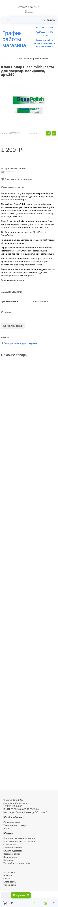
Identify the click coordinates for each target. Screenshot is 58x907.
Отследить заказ (11, 822)
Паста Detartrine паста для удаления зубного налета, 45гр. (24, 773)
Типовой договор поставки (16, 863)
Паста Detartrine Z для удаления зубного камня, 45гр (22, 472)
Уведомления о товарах (15, 825)
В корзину (19, 895)
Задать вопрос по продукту (18, 179)
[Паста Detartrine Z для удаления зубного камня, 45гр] (12, 457)
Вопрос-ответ (10, 857)
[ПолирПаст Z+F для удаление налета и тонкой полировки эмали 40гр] (16, 500)
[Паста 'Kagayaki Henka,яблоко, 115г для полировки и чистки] (14, 715)
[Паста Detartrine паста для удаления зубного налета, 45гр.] (14, 758)
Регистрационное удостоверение (20, 343)
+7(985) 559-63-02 (29, 7)
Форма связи (10, 885)
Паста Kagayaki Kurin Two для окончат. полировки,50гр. (23, 429)
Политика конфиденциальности (19, 838)
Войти (6, 828)
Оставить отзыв (13, 325)
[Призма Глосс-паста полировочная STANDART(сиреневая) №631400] (16, 629)
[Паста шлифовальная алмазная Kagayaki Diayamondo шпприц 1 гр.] (15, 371)
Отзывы (7, 878)
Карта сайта (9, 881)
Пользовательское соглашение (19, 841)
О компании (9, 844)
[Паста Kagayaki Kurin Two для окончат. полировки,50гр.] (13, 414)
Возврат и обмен (11, 854)
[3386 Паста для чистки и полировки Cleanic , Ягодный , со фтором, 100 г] (17, 543)
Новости (7, 875)
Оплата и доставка (12, 850)
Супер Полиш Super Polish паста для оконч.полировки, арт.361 (25, 687)
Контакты (8, 860)
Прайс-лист (9, 872)
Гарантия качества (12, 847)
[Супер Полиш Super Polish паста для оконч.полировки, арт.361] (14, 672)
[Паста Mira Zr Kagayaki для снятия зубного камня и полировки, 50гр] (16, 586)
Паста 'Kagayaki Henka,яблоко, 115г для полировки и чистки (24, 730)
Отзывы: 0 (32, 133)
